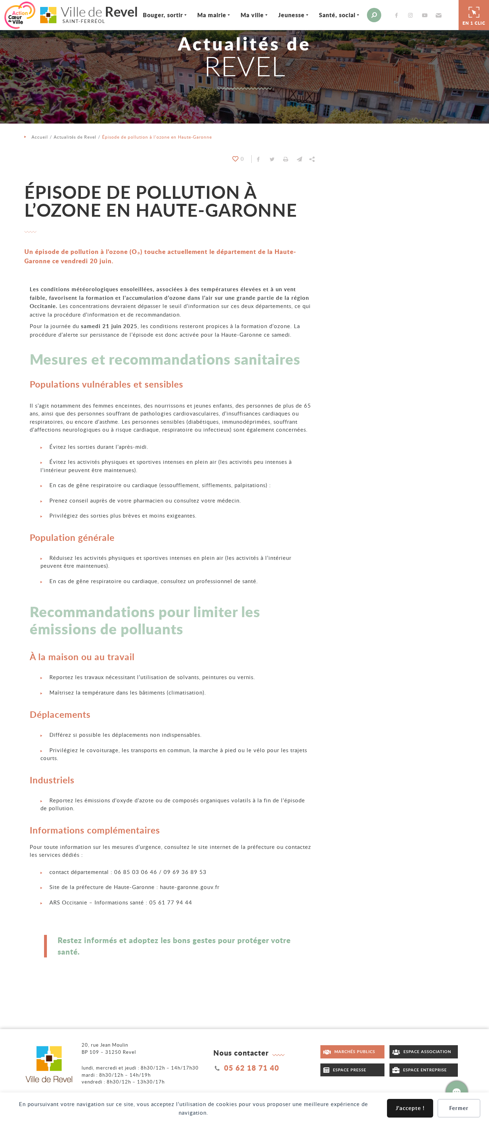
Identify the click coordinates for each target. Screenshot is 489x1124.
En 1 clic (474, 23)
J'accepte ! (410, 1108)
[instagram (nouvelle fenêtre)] (412, 15)
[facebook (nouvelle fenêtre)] (398, 15)
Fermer (459, 1108)
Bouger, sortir (163, 15)
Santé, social (337, 15)
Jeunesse (291, 15)
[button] (437, 15)
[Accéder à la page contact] (457, 1092)
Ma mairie (211, 15)
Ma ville (252, 15)
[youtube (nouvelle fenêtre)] (426, 15)
